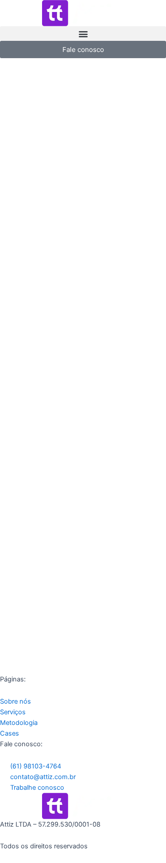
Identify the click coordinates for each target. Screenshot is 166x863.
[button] (83, 33)
